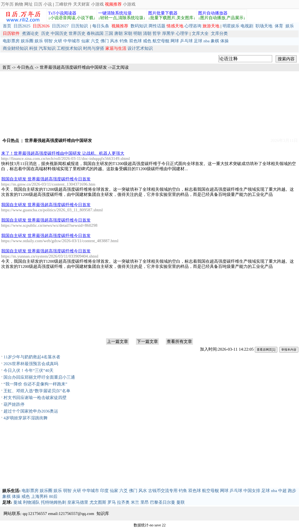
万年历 (7, 4)
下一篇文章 (147, 341)
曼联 (180, 502)
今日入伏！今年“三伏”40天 (28, 370)
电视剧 (247, 26)
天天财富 (81, 4)
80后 (53, 496)
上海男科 (39, 496)
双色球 (135, 41)
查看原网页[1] (266, 349)
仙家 (85, 41)
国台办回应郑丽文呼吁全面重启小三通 (39, 377)
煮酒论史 (30, 33)
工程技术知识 (69, 48)
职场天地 (264, 26)
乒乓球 (186, 41)
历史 (45, 33)
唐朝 (118, 33)
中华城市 (71, 41)
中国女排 (251, 490)
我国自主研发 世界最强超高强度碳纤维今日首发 (46, 179)
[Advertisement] (149, 104)
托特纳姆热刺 (53, 502)
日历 (38, 4)
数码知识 (139, 26)
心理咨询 (193, 26)
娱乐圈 (27, 41)
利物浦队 (31, 502)
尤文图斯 (97, 502)
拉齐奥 (123, 502)
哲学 (157, 33)
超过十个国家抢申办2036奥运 (31, 411)
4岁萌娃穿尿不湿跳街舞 (26, 418)
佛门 (104, 41)
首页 (7, 26)
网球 (175, 41)
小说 (47, 4)
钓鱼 (124, 41)
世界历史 (77, 33)
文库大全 (200, 33)
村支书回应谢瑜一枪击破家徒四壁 (35, 397)
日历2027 (60, 26)
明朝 (137, 33)
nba (206, 41)
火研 (58, 41)
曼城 (17, 502)
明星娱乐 (231, 26)
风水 (114, 41)
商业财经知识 (15, 48)
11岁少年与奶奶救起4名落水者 (32, 357)
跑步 (292, 490)
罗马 (111, 502)
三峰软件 (63, 4)
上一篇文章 (117, 341)
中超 (282, 490)
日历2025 (22, 26)
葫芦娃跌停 (14, 404)
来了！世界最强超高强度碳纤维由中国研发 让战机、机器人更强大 (62, 153)
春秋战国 (95, 33)
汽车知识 (47, 48)
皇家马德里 (77, 502)
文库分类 (219, 33)
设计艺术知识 (140, 48)
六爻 (95, 41)
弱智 (48, 41)
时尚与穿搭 (93, 48)
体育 (279, 26)
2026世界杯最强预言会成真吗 (31, 363)
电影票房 (11, 41)
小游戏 (97, 4)
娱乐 (289, 26)
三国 (109, 33)
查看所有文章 (179, 341)
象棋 (215, 41)
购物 (19, 4)
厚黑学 (168, 33)
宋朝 (128, 33)
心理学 (182, 33)
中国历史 (59, 33)
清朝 (147, 33)
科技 (33, 48)
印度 (104, 490)
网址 (28, 4)
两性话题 (157, 26)
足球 (198, 41)
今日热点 (25, 67)
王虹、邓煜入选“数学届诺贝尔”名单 (37, 390)
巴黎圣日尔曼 (162, 502)
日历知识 (79, 26)
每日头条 (100, 26)
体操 (224, 41)
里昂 (144, 502)
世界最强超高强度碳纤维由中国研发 (73, 67)
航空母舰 (161, 41)
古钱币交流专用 (163, 490)
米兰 (135, 502)
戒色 (147, 41)
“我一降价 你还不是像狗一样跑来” (35, 384)
